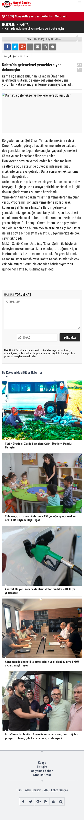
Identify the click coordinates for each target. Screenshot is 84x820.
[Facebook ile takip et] (23, 802)
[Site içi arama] (61, 802)
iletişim (42, 767)
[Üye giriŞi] (53, 802)
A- (79, 70)
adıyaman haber (42, 771)
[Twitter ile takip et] (30, 802)
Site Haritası (42, 775)
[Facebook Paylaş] (30, 47)
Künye (42, 763)
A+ (79, 65)
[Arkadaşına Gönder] (37, 47)
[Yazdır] (45, 47)
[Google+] (22, 47)
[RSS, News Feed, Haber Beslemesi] (46, 802)
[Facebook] (7, 47)
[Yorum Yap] (52, 47)
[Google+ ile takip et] (38, 802)
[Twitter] (15, 47)
